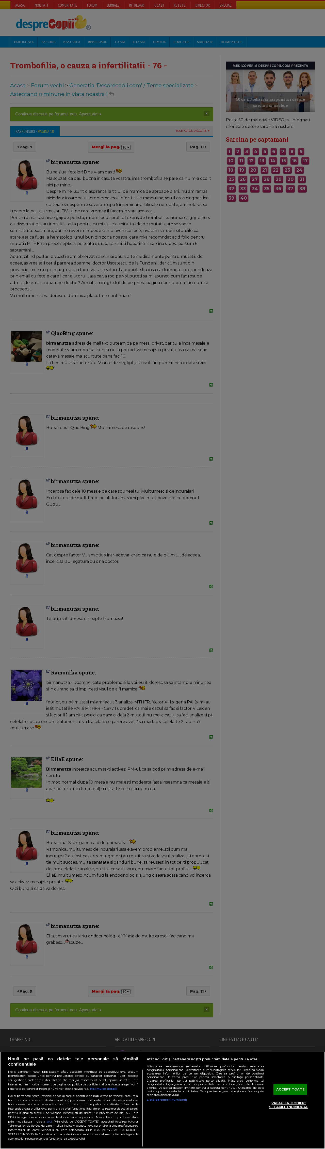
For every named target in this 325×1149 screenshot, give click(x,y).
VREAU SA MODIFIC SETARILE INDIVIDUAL (288, 1105)
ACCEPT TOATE (290, 1089)
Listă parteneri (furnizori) (167, 1099)
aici (49, 1121)
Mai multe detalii (103, 1089)
